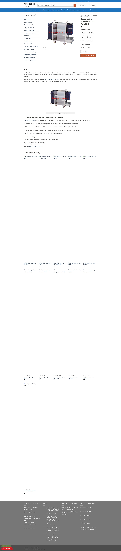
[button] (83, 5)
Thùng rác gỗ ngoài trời (29, 30)
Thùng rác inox (27, 19)
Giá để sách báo (28, 41)
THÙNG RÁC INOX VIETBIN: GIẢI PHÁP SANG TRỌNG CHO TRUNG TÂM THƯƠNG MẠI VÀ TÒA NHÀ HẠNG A (53, 520)
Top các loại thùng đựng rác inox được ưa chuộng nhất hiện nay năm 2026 (53, 529)
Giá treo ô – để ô (28, 43)
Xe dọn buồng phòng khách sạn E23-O (74, 377)
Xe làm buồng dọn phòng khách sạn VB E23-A (59, 264)
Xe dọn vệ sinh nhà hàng (30, 52)
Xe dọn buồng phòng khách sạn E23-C (74, 264)
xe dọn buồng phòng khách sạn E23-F (30, 264)
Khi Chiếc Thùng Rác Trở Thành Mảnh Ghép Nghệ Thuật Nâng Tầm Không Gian (53, 510)
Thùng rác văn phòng (29, 24)
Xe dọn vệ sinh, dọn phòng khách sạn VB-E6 (59, 377)
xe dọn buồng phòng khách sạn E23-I (30, 491)
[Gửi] (75, 5)
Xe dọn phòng (87, 16)
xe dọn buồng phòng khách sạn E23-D (89, 264)
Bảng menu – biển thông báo (31, 46)
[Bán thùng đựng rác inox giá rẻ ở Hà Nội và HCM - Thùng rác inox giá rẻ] (29, 4)
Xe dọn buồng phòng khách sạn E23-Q (30, 377)
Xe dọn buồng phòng (29, 49)
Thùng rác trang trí (28, 22)
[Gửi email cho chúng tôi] (96, 1)
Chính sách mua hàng (85, 507)
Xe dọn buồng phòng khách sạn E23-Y (45, 264)
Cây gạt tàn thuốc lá (29, 27)
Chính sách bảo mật (85, 523)
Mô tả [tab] (25, 69)
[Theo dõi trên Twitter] (95, 1)
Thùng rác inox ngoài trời (30, 33)
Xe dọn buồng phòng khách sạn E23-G (45, 377)
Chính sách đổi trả (84, 519)
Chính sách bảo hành (85, 515)
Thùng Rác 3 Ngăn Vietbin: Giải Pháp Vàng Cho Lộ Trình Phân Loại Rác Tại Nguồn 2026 (52, 537)
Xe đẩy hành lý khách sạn (30, 54)
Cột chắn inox (27, 38)
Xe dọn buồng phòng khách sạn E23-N (89, 377)
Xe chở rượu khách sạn (29, 57)
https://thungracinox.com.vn (35, 146)
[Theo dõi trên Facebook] (92, 1)
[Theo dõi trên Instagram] (93, 1)
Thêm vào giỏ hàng (88, 55)
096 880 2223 (6, 549)
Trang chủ (83, 15)
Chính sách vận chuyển (86, 511)
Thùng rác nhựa (27, 35)
